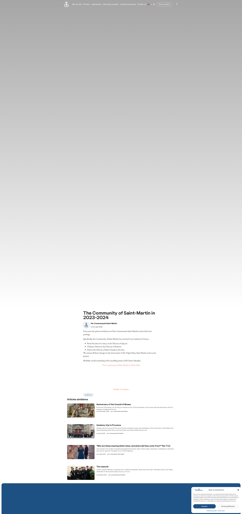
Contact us (141, 4)
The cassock (102, 466)
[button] (238, 490)
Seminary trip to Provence (108, 425)
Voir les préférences (228, 506)
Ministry (86, 4)
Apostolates (96, 4)
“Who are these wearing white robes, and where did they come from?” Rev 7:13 (133, 446)
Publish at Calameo (121, 389)
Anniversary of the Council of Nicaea (113, 404)
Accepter (204, 506)
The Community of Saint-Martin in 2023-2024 (121, 365)
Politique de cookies (212, 510)
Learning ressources (128, 4)
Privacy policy (221, 510)
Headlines (88, 395)
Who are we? (77, 4)
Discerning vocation (110, 4)
